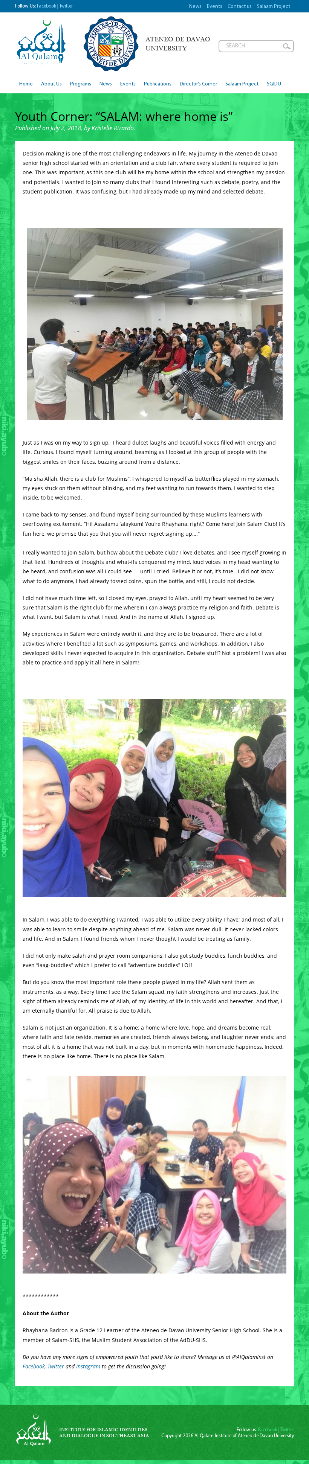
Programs (80, 84)
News (195, 6)
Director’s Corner (198, 84)
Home (26, 84)
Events (214, 6)
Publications (157, 84)
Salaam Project (273, 6)
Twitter (66, 6)
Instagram (89, 1366)
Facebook (46, 6)
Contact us (240, 6)
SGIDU (274, 84)
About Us (51, 84)
